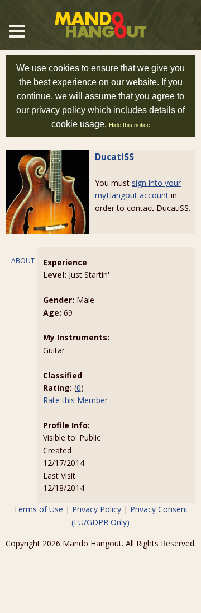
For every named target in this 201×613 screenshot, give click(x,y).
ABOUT (23, 260)
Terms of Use (38, 509)
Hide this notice (129, 124)
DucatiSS (114, 157)
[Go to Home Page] (100, 25)
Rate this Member (75, 400)
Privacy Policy (96, 509)
